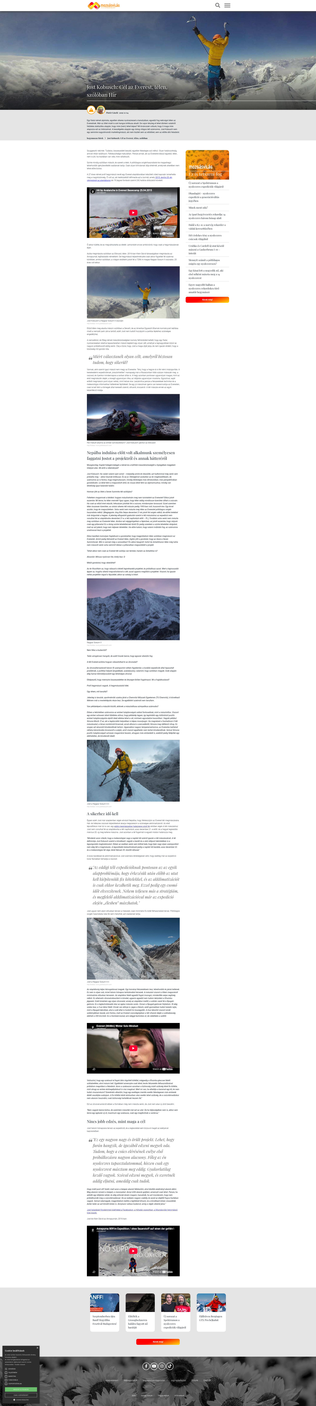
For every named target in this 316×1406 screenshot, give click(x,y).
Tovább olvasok (20, 1364)
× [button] (37, 1348)
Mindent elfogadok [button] (21, 1389)
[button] (21, 1399)
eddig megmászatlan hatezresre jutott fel (132, 826)
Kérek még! (207, 300)
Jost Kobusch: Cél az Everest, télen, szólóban (127, 138)
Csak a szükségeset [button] (21, 1395)
